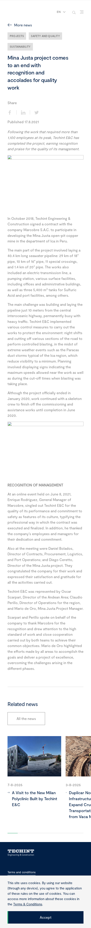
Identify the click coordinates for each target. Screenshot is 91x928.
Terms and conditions (22, 872)
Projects (17, 35)
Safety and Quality (45, 35)
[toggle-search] (74, 12)
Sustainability (20, 46)
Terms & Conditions (27, 904)
